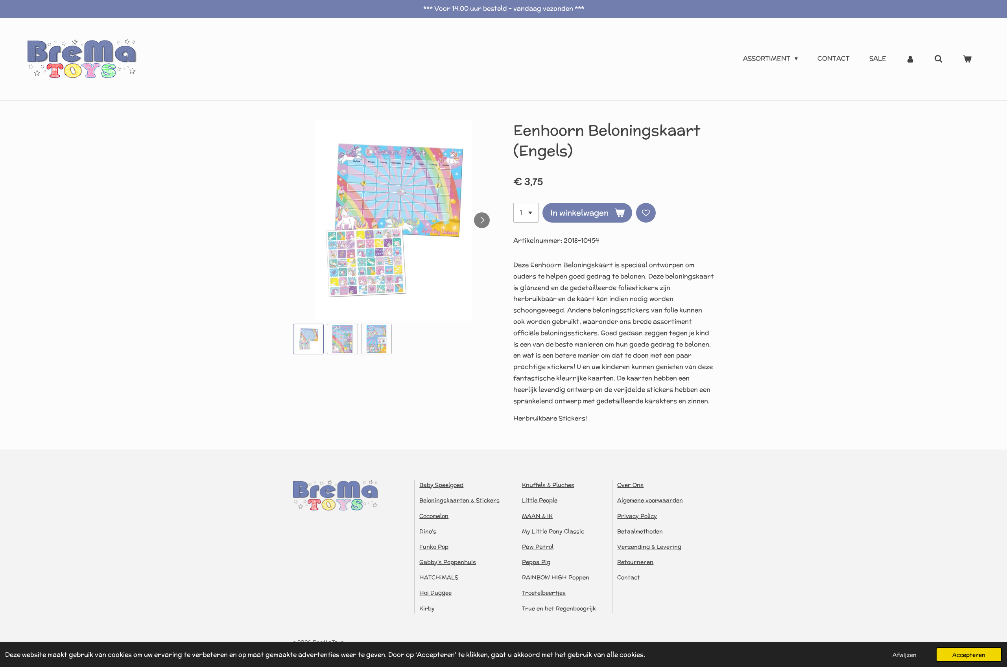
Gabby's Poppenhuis (447, 562)
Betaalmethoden (640, 531)
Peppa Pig (536, 562)
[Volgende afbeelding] (482, 220)
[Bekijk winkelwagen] (967, 59)
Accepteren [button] (968, 654)
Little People (539, 500)
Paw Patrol (537, 547)
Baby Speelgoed (441, 485)
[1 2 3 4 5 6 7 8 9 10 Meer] (526, 213)
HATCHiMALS (438, 577)
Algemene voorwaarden (650, 500)
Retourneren (635, 562)
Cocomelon (433, 516)
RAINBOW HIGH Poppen (555, 577)
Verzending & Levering (649, 547)
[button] (308, 339)
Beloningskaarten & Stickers (459, 500)
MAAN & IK (537, 516)
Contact (628, 577)
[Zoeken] (938, 59)
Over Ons (630, 485)
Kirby (427, 608)
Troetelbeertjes (544, 593)
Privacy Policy (637, 516)
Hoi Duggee (435, 593)
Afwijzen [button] (905, 654)
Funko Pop (433, 547)
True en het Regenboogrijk (559, 608)
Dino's (427, 531)
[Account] (910, 59)
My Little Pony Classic (553, 531)
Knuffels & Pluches (548, 485)
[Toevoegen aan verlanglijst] (646, 213)
